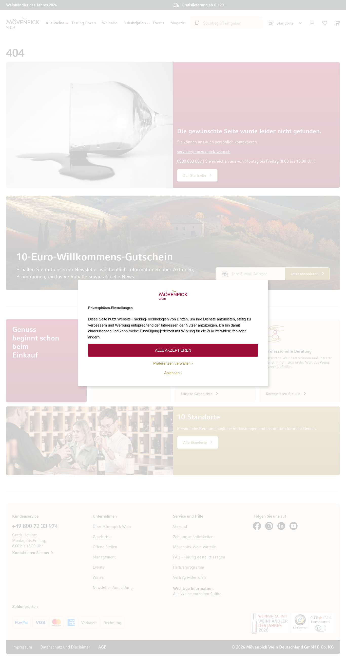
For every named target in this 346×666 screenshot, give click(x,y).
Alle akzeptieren (173, 350)
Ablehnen (172, 373)
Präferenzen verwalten (171, 363)
